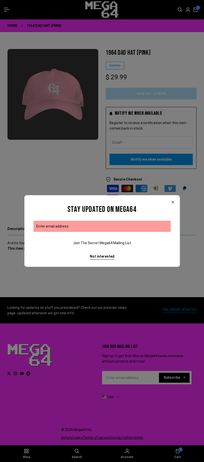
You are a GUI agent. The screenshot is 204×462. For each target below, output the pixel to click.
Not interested (102, 256)
